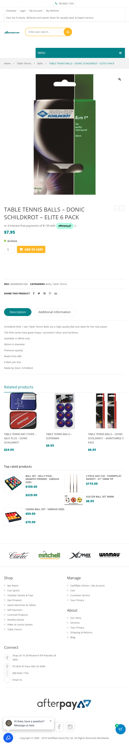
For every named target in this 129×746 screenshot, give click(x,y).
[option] (64, 134)
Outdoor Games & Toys (20, 595)
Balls (40, 63)
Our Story (75, 617)
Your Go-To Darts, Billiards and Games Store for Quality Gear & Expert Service (49, 17)
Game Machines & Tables (21, 605)
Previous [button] (10, 555)
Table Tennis (24, 63)
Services (75, 622)
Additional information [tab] (54, 312)
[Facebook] (33, 293)
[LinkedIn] (56, 293)
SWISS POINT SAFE (116, 209)
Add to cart (34, 249)
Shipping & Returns (81, 632)
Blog (72, 637)
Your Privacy (77, 600)
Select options (15, 431)
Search (68, 32)
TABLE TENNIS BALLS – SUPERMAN (59, 436)
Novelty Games (15, 619)
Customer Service (80, 595)
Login (23, 10)
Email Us (17, 679)
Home (7, 63)
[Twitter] (39, 293)
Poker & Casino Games (20, 624)
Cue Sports (13, 590)
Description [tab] (18, 312)
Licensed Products (17, 614)
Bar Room (12, 585)
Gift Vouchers (15, 610)
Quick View (8, 431)
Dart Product (14, 600)
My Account (35, 10)
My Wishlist (52, 10)
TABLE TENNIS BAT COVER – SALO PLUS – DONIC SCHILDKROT (20, 438)
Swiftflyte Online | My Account (87, 585)
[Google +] (50, 293)
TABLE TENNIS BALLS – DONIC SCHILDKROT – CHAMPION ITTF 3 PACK (122, 209)
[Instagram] (70, 727)
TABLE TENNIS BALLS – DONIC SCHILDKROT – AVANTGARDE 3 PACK (106, 438)
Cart (72, 590)
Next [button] (119, 555)
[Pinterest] (44, 293)
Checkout (11, 10)
